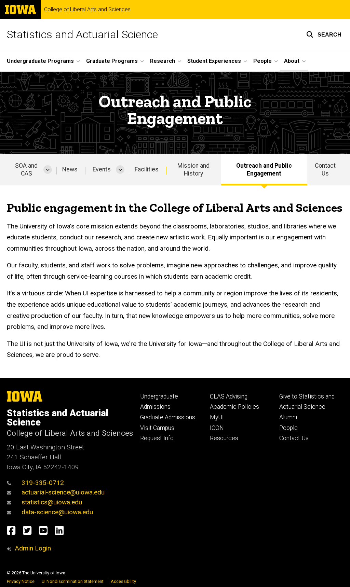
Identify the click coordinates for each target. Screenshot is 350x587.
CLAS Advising (228, 396)
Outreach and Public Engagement (264, 169)
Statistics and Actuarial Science (82, 34)
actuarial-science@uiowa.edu (63, 492)
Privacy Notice (21, 581)
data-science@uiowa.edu (57, 512)
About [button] (291, 61)
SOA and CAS (26, 169)
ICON (217, 427)
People (288, 427)
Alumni (288, 417)
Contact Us (325, 169)
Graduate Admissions (167, 417)
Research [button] (162, 61)
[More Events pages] (120, 169)
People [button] (262, 61)
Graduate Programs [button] (112, 61)
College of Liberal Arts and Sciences (87, 9)
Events (102, 169)
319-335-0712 (43, 483)
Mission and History (193, 169)
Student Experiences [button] (214, 61)
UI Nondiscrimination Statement (73, 581)
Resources (224, 438)
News (70, 169)
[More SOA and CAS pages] (48, 169)
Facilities (147, 169)
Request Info (157, 438)
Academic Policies (234, 406)
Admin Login (33, 548)
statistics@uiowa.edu (52, 502)
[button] (324, 34)
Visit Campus (157, 427)
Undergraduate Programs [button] (40, 61)
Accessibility (123, 581)
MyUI (217, 417)
